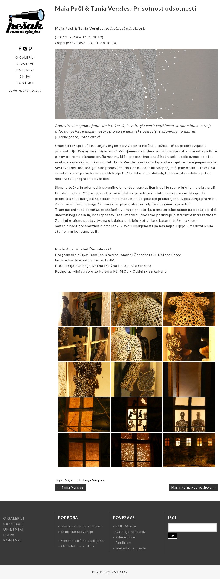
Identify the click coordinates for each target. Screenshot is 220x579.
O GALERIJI (25, 57)
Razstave (25, 64)
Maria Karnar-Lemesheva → (193, 487)
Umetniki (25, 70)
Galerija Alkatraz (130, 531)
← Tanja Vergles (70, 487)
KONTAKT (25, 82)
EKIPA (25, 76)
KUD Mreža (125, 526)
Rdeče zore (125, 537)
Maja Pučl (73, 480)
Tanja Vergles (93, 480)
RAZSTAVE (13, 524)
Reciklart (123, 542)
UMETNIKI (13, 529)
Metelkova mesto (131, 548)
